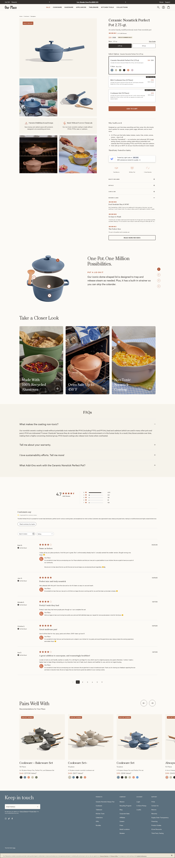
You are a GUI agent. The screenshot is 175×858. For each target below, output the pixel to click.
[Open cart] (168, 7)
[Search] (158, 7)
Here (14, 848)
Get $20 (7, 2)
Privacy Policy (33, 811)
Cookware (26, 16)
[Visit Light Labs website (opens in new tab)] (112, 158)
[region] (87, 741)
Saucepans (33, 16)
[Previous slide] (49, 2)
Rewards (14, 2)
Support (167, 2)
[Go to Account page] (163, 7)
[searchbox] (25, 533)
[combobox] (45, 534)
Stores (161, 2)
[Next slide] (125, 2)
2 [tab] (158, 275)
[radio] (112, 70)
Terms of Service (24, 811)
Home (20, 16)
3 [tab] (158, 280)
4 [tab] (158, 286)
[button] (132, 65)
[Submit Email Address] (37, 806)
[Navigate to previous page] (73, 682)
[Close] (172, 855)
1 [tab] (158, 269)
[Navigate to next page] (102, 682)
